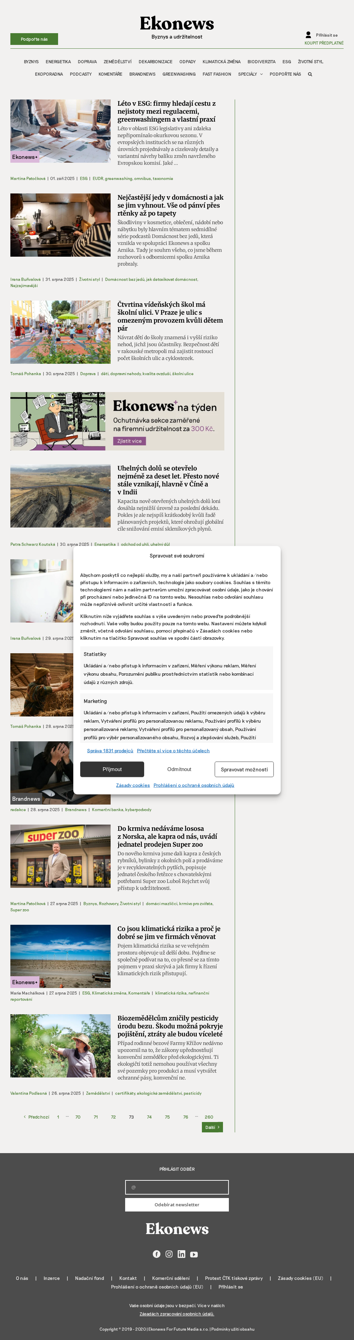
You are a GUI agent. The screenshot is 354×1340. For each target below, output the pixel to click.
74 (149, 1117)
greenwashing (118, 178)
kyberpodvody (138, 809)
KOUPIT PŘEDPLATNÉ (324, 42)
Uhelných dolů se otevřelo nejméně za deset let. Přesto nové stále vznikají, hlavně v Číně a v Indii (168, 480)
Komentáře (139, 992)
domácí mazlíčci (161, 903)
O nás (22, 1278)
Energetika (105, 544)
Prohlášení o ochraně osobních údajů (193, 785)
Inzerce (52, 1278)
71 (96, 1117)
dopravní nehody (125, 373)
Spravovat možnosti (244, 769)
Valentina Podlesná (28, 1093)
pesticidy (193, 1093)
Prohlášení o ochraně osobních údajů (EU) (157, 1287)
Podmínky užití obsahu (232, 1329)
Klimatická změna (109, 992)
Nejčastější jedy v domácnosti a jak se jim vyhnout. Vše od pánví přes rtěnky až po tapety (171, 205)
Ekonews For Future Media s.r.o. (178, 1329)
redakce (18, 809)
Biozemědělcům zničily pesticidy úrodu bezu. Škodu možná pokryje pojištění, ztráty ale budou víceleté (170, 1026)
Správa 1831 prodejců (110, 750)
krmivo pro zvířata (195, 903)
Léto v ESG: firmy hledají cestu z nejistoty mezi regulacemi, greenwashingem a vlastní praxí (167, 111)
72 (113, 1117)
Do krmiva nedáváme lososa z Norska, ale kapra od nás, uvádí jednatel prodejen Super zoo (167, 836)
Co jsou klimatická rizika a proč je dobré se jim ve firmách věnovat (169, 933)
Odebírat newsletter (177, 1204)
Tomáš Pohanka (25, 373)
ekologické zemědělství (159, 1093)
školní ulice (183, 373)
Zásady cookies (133, 785)
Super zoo (19, 909)
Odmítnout (179, 769)
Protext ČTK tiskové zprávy (234, 1278)
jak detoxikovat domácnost (171, 279)
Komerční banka (107, 809)
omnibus (142, 178)
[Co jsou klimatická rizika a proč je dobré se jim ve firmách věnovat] (60, 956)
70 (78, 1117)
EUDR (98, 178)
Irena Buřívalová (25, 279)
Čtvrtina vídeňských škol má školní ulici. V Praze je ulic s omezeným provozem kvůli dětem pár (170, 316)
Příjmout (112, 769)
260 (209, 1117)
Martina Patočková (28, 178)
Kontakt (128, 1278)
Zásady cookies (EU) (300, 1278)
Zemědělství (98, 1093)
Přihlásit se (230, 1287)
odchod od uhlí (134, 544)
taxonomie (163, 178)
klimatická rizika (170, 992)
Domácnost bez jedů (124, 279)
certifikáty (125, 1093)
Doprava (88, 373)
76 (185, 1117)
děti (104, 373)
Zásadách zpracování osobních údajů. (177, 1314)
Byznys (90, 903)
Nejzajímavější (24, 285)
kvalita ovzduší (156, 373)
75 (167, 1117)
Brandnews (76, 809)
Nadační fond (89, 1278)
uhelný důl (160, 544)
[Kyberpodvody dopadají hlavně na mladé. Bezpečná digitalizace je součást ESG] (60, 773)
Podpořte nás (34, 39)
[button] (310, 74)
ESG (83, 178)
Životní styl (89, 279)
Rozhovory (108, 903)
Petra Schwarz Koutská (32, 544)
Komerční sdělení (171, 1278)
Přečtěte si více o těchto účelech (173, 750)
